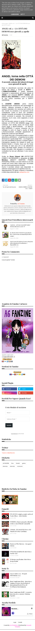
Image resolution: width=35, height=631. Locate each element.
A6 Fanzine (5, 35)
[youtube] (25, 392)
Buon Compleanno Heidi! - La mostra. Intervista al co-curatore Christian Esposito (21, 594)
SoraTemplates (14, 625)
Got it (23, 14)
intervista (5, 466)
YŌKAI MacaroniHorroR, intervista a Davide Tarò (20, 552)
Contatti (20, 622)
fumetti (18, 463)
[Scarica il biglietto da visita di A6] (10, 504)
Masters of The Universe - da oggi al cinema (20, 545)
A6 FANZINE (6, 463)
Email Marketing (14, 433)
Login (14, 622)
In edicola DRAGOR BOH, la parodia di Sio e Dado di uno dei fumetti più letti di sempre (21, 234)
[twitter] (25, 388)
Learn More (15, 14)
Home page (5, 23)
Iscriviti (9, 425)
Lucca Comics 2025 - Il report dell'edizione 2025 (18, 574)
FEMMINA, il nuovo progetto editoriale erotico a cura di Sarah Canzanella (21, 523)
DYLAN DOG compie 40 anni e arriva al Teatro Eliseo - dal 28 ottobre (21, 515)
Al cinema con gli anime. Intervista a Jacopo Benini (20, 560)
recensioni (20, 466)
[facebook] (9, 388)
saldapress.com (24, 172)
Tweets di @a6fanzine (8, 453)
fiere (12, 463)
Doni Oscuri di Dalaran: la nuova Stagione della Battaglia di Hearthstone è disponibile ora (21, 243)
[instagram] (9, 392)
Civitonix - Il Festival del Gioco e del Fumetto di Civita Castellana (20, 530)
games (24, 463)
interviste (12, 466)
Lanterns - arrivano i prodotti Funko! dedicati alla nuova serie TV (20, 225)
